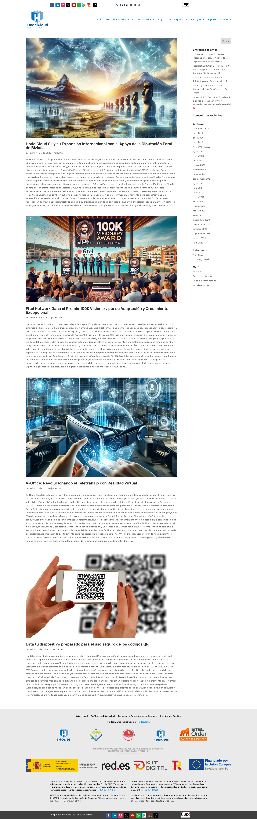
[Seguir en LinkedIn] (57, 5)
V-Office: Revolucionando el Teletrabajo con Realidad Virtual (81, 483)
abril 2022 (198, 160)
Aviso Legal (82, 716)
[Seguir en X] (68, 5)
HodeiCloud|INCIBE (106, 790)
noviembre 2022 (201, 146)
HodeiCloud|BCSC (150, 790)
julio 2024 (198, 133)
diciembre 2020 (201, 220)
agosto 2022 (199, 151)
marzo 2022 (199, 165)
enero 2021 (198, 215)
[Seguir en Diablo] (89, 5)
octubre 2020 (200, 229)
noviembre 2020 (201, 224)
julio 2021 (197, 188)
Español (224, 19)
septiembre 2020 (202, 233)
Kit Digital (196, 19)
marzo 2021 (199, 206)
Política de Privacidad (103, 716)
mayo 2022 (198, 156)
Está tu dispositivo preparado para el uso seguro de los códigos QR (87, 644)
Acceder (197, 271)
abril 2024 (198, 137)
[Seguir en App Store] (150, 815)
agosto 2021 (199, 183)
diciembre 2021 (201, 169)
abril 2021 (198, 201)
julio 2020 (198, 242)
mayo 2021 (198, 197)
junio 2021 (198, 192)
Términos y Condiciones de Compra (137, 716)
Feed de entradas (202, 276)
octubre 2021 (199, 174)
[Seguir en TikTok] (95, 5)
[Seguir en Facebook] (52, 5)
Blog (160, 19)
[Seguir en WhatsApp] (79, 5)
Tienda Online (144, 19)
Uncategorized (201, 259)
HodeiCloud (143, 722)
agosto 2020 (199, 238)
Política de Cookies (170, 716)
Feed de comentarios (204, 280)
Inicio (99, 19)
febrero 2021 (199, 210)
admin (33, 153)
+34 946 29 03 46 (130, 5)
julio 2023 (198, 142)
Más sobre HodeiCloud (117, 19)
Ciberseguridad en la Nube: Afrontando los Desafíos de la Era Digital (210, 89)
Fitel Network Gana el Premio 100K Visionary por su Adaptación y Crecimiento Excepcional (97, 310)
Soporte (212, 19)
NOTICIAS (58, 153)
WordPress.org (201, 285)
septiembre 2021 (202, 179)
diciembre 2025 (201, 128)
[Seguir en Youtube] (74, 5)
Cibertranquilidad (175, 19)
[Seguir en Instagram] (63, 5)
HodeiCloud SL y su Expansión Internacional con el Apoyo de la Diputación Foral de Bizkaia (99, 146)
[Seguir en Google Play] (84, 5)
